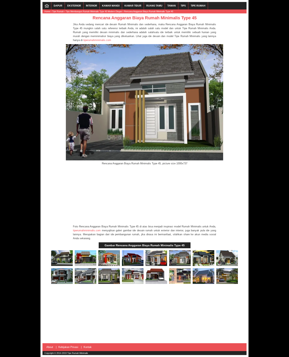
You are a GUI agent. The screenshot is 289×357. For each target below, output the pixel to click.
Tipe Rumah (198, 5)
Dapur (58, 5)
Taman (171, 5)
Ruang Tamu (154, 5)
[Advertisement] (144, 195)
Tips (183, 5)
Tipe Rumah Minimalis (77, 353)
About (49, 347)
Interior (91, 5)
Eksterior (74, 5)
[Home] (47, 6)
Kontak (88, 347)
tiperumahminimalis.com (97, 40)
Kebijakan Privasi (68, 347)
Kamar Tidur (132, 5)
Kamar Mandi (111, 5)
